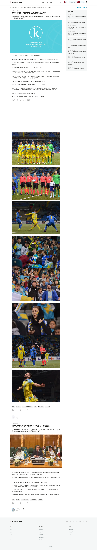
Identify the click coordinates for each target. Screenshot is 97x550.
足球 (35, 406)
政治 (11, 532)
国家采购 (41, 540)
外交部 (17, 499)
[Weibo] (77, 521)
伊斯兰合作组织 (25, 499)
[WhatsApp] (16, 410)
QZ (72, 2)
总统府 (19, 7)
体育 (13, 406)
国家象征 (41, 534)
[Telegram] (20, 410)
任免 (22, 7)
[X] (28, 410)
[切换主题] (65, 2)
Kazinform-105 (48, 7)
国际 (11, 540)
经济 (11, 537)
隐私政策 (41, 532)
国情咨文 (29, 7)
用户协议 (41, 529)
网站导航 (71, 529)
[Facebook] (24, 410)
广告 (70, 534)
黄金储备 (18, 406)
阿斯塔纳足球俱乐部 (27, 406)
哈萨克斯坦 (40, 406)
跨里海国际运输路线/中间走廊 (38, 7)
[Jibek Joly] (80, 7)
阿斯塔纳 (48, 406)
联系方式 (71, 532)
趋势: (11, 7)
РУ (74, 2)
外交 (13, 499)
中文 (79, 2)
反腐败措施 (41, 537)
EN (76, 2)
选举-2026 (14, 7)
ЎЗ (83, 2)
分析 (60, 2)
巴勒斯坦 (40, 499)
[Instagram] (13, 410)
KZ (70, 2)
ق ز (81, 2)
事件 (25, 7)
